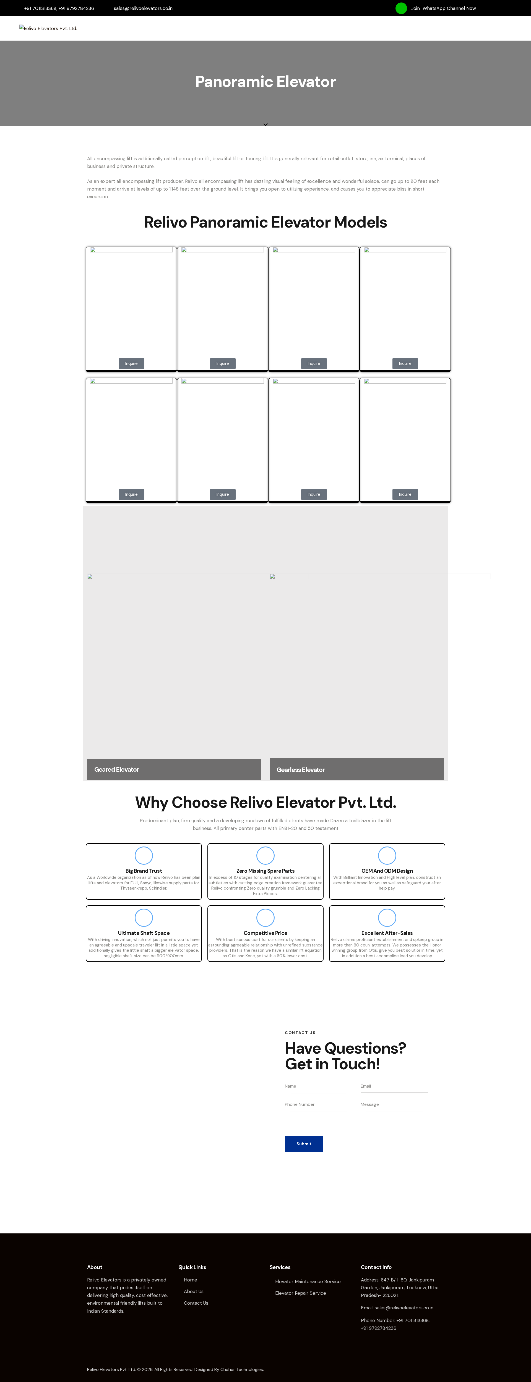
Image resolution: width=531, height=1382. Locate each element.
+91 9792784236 (378, 1328)
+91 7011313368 (413, 1320)
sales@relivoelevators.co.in (404, 1308)
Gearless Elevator (301, 770)
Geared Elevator (116, 769)
